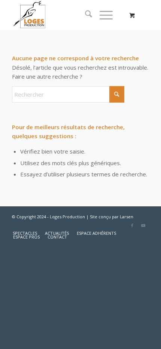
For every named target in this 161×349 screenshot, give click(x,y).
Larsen (126, 216)
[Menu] (102, 15)
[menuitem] (85, 15)
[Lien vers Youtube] (143, 225)
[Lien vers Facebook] (132, 225)
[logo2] (66, 15)
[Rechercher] (85, 15)
